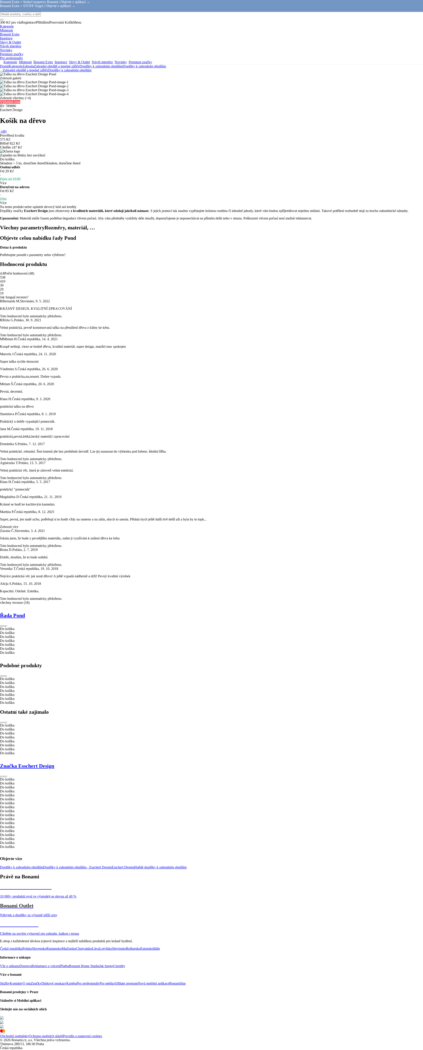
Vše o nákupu (9, 966)
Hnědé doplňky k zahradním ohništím (160, 867)
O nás (27, 983)
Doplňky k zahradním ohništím (144, 66)
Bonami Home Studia (84, 966)
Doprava (25, 966)
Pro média (107, 983)
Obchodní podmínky (14, 1036)
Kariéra (71, 983)
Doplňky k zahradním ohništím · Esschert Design (77, 867)
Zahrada (28, 66)
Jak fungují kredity (112, 966)
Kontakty (16, 983)
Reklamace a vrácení (46, 966)
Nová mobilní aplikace (153, 983)
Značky (36, 983)
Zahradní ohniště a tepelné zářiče (57, 66)
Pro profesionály (88, 983)
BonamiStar (177, 983)
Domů (4, 66)
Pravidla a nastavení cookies (82, 1036)
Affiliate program (126, 983)
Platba (64, 966)
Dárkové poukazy (53, 983)
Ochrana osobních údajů (46, 1036)
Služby (5, 983)
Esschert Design (123, 867)
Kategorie (15, 66)
